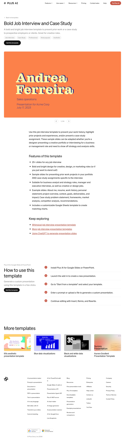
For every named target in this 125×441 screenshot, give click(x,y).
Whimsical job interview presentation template (54, 224)
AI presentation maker (34, 378)
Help (105, 3)
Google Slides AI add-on (54, 385)
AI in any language (33, 401)
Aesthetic (56, 37)
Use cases (59, 3)
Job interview (9, 37)
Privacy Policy (110, 391)
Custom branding (32, 414)
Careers (108, 382)
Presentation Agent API (54, 393)
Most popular (45, 37)
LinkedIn (89, 399)
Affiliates (89, 386)
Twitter (88, 403)
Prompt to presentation (34, 382)
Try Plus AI (115, 3)
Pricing (83, 3)
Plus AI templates (72, 391)
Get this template (12, 43)
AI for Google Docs (53, 414)
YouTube (89, 407)
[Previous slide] (56, 121)
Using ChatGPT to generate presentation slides (54, 233)
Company (109, 378)
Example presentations (74, 408)
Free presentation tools (74, 386)
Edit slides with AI (32, 406)
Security (108, 386)
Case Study (21, 37)
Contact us (89, 395)
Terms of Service (111, 395)
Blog (68, 378)
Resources (72, 3)
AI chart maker (51, 401)
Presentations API (52, 389)
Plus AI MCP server (53, 397)
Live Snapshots (52, 418)
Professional (33, 37)
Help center (90, 391)
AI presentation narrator (54, 410)
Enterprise (89, 382)
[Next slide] (69, 121)
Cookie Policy (110, 399)
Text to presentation (33, 397)
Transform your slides (34, 410)
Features (48, 3)
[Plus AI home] (11, 3)
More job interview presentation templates (52, 229)
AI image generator (53, 406)
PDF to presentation (33, 393)
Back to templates (12, 17)
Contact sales (94, 3)
